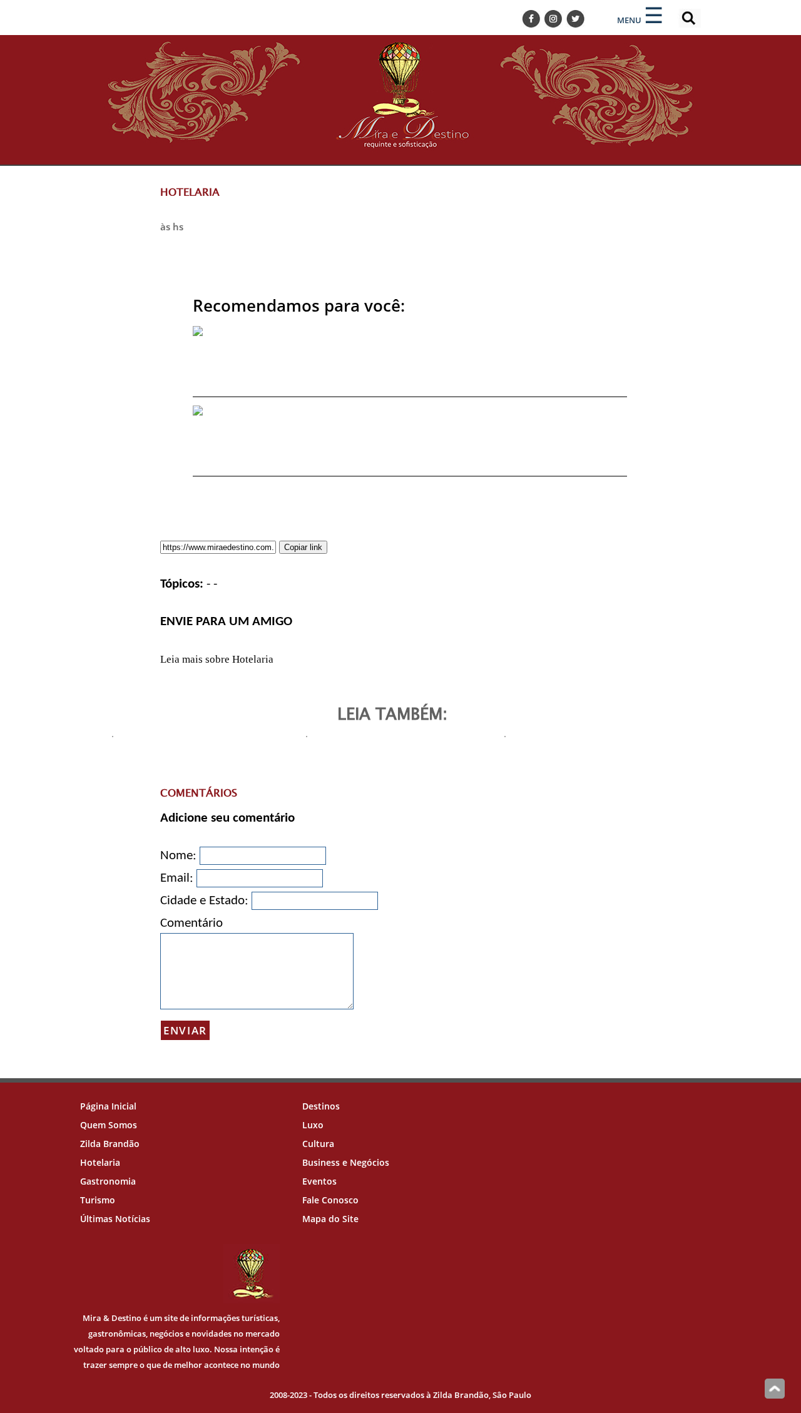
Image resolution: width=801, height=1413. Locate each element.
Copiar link (303, 547)
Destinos (321, 1106)
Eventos (319, 1181)
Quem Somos (108, 1125)
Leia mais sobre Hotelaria (216, 659)
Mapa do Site (330, 1219)
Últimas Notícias (115, 1219)
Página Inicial (108, 1106)
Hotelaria (100, 1162)
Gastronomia (108, 1181)
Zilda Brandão (110, 1144)
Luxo (313, 1125)
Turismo (97, 1200)
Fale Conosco (330, 1200)
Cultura (318, 1144)
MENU (629, 20)
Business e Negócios (345, 1162)
